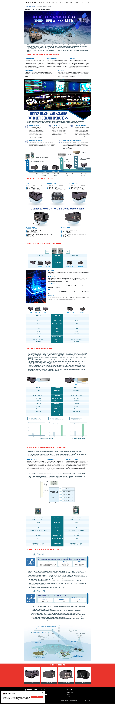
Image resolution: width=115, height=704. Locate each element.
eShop (82, 2)
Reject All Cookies (37, 700)
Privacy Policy (81, 700)
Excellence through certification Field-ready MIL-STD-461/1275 (45, 549)
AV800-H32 (83, 682)
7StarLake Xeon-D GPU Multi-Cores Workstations (41, 179)
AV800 (32, 682)
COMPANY (77, 2)
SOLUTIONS (48, 2)
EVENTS (71, 2)
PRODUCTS (41, 2)
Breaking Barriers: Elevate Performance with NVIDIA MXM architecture (47, 447)
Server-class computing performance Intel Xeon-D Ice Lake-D (44, 243)
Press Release (70, 692)
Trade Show (69, 696)
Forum (68, 694)
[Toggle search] (89, 2)
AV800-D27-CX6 (49, 682)
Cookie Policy (88, 700)
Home (26, 6)
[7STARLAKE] (30, 2)
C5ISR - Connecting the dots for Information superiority (43, 54)
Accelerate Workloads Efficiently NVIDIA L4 (39, 348)
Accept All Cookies (37, 696)
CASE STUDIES (55, 2)
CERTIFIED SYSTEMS (64, 2)
